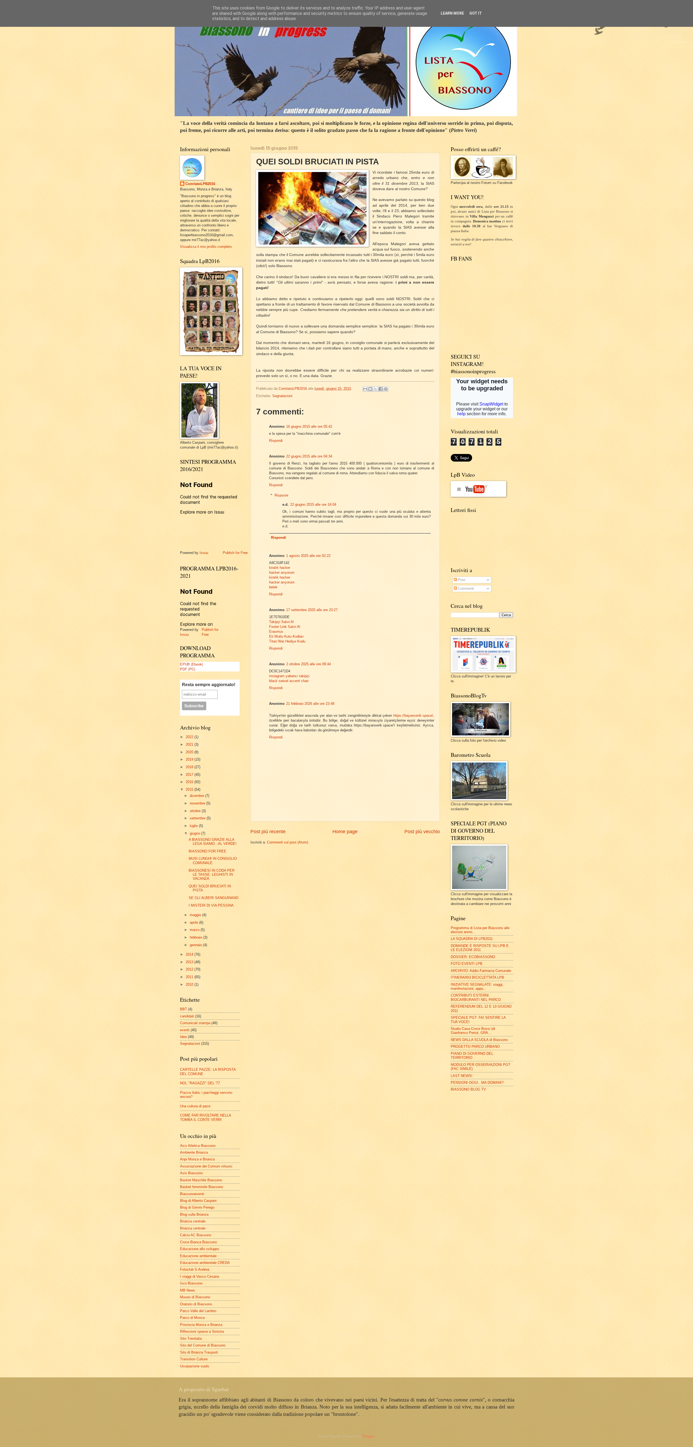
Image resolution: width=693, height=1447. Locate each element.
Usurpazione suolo (194, 1366)
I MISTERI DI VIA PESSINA (211, 905)
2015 (190, 789)
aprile (194, 922)
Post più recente (268, 831)
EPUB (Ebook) (191, 664)
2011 (190, 977)
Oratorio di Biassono (196, 1304)
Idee (183, 1037)
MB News (187, 1290)
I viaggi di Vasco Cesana (199, 1276)
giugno (195, 833)
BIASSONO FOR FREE (207, 851)
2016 (190, 782)
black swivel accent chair (289, 681)
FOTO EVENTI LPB (466, 964)
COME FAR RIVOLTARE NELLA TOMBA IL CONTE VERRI (205, 1117)
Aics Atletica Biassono (197, 1146)
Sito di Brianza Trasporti (199, 1352)
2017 (190, 775)
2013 (190, 962)
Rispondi (276, 441)
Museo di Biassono (195, 1297)
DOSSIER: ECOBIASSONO (473, 957)
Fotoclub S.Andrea (194, 1269)
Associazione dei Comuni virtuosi (206, 1166)
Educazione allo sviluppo (199, 1249)
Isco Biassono (191, 1283)
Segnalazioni (282, 396)
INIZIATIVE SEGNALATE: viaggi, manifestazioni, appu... (477, 986)
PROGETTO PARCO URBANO (475, 1046)
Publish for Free (235, 553)
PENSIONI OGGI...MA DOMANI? (477, 1083)
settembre (198, 818)
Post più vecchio (422, 831)
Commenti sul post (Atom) (287, 842)
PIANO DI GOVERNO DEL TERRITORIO (472, 1056)
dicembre (197, 796)
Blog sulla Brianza (194, 1214)
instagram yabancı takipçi (289, 676)
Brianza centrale (192, 1221)
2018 (190, 767)
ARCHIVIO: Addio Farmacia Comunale (481, 971)
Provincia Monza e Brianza (201, 1325)
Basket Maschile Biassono (201, 1180)
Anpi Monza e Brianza (197, 1159)
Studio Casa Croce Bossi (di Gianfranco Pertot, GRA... (473, 1031)
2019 (190, 759)
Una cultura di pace (195, 1106)
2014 (190, 954)
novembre (198, 803)
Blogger (368, 1436)
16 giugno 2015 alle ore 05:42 (309, 426)
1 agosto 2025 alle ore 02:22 (308, 556)
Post (461, 580)
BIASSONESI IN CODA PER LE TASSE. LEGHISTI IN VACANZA (211, 874)
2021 (190, 744)
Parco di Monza (192, 1318)
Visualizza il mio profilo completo (206, 247)
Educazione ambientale (198, 1256)
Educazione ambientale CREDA (205, 1263)
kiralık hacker (279, 568)
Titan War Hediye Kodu (287, 641)
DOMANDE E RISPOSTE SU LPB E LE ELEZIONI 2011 (480, 948)
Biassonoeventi (192, 1194)
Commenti (465, 588)
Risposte (281, 495)
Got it (475, 13)
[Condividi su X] (375, 389)
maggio (196, 915)
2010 (190, 984)
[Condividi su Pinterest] (385, 389)
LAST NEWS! (461, 1076)
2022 (190, 737)
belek (273, 587)
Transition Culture (194, 1359)
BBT (183, 1009)
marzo (195, 930)
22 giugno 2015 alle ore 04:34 (309, 456)
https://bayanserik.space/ (413, 715)
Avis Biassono (191, 1173)
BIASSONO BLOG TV (468, 1089)
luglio (194, 826)
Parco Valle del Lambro (198, 1311)
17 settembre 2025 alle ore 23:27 (312, 610)
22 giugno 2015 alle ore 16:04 (313, 504)
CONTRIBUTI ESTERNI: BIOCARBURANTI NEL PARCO (476, 997)
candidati (187, 1016)
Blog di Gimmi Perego (197, 1207)
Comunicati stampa (195, 1023)
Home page (345, 831)
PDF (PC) (187, 668)
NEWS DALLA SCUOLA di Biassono (479, 1040)
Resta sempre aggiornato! (208, 684)
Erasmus (276, 632)
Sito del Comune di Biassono (202, 1345)
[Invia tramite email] (365, 389)
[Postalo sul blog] (370, 389)
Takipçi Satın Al (281, 622)
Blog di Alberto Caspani (198, 1201)
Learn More (452, 13)
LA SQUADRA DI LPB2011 (472, 939)
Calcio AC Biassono (195, 1235)
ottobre (196, 811)
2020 (190, 752)
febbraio (196, 937)
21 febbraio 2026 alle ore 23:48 (310, 704)
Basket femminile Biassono (201, 1187)
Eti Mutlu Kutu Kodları (286, 636)
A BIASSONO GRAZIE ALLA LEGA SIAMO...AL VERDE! (213, 842)
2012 (190, 969)
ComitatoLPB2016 (200, 184)
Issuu (204, 553)
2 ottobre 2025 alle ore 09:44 (308, 664)
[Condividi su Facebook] (380, 389)
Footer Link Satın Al (284, 627)
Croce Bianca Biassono (198, 1242)
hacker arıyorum (282, 572)
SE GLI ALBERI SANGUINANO (213, 898)
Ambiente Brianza (194, 1152)
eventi (184, 1030)
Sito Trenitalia (191, 1338)
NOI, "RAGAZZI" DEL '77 (200, 1083)
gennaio (196, 945)
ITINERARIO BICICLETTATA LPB (477, 977)
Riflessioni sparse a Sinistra (202, 1331)
